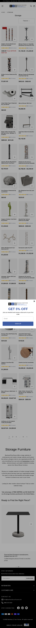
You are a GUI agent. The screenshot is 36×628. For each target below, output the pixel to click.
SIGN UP (18, 324)
